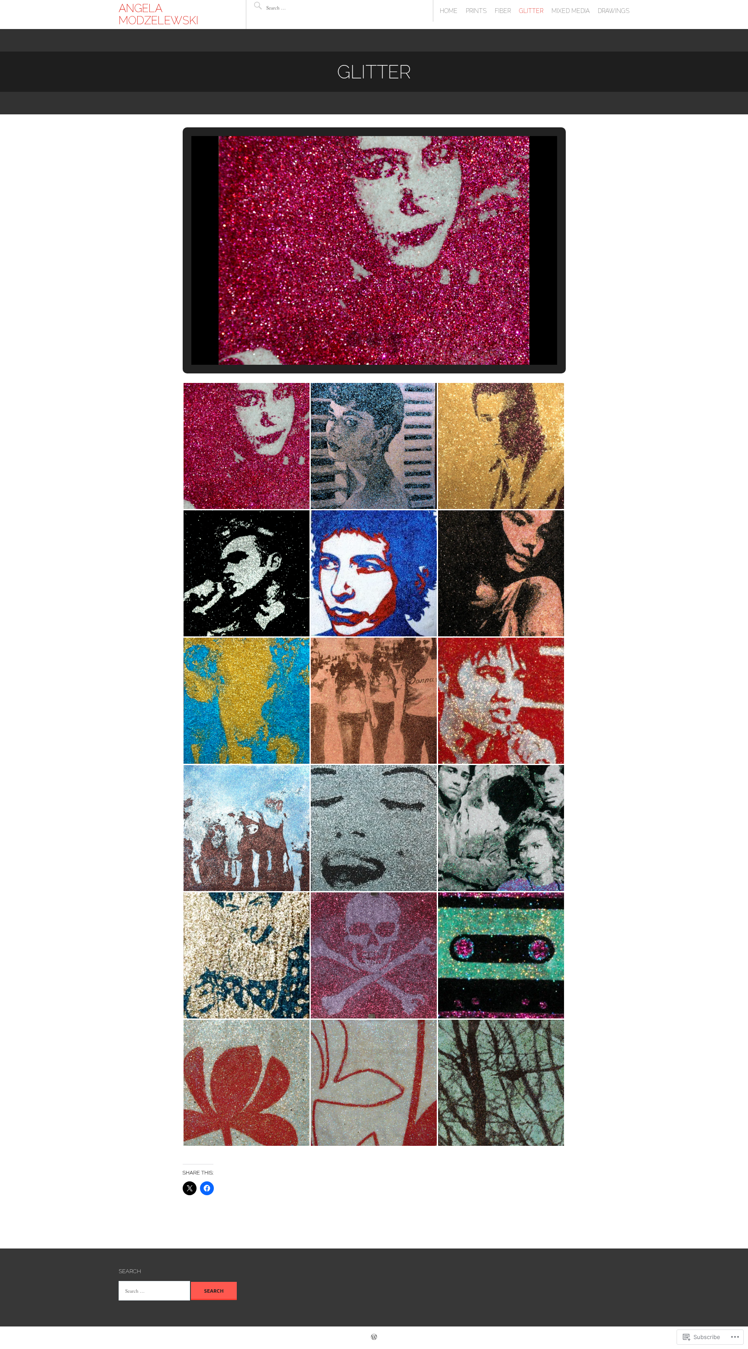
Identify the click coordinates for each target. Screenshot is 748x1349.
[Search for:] (292, 7)
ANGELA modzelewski (158, 14)
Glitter (531, 10)
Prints (476, 10)
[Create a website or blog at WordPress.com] (374, 1337)
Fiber (503, 10)
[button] (354, 339)
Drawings (613, 10)
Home (449, 10)
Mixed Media (570, 10)
